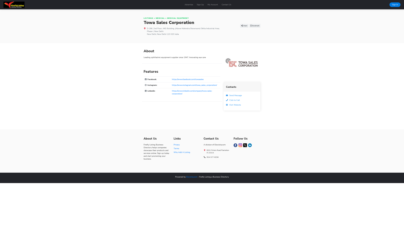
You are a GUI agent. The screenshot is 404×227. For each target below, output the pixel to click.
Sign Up (200, 4)
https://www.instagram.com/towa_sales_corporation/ (194, 85)
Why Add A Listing (182, 152)
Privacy (177, 144)
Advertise (189, 4)
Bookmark (255, 26)
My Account (213, 4)
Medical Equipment (178, 18)
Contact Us (226, 4)
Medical (160, 18)
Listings (148, 18)
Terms (176, 148)
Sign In (395, 4)
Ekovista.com (191, 177)
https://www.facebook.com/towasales (188, 79)
